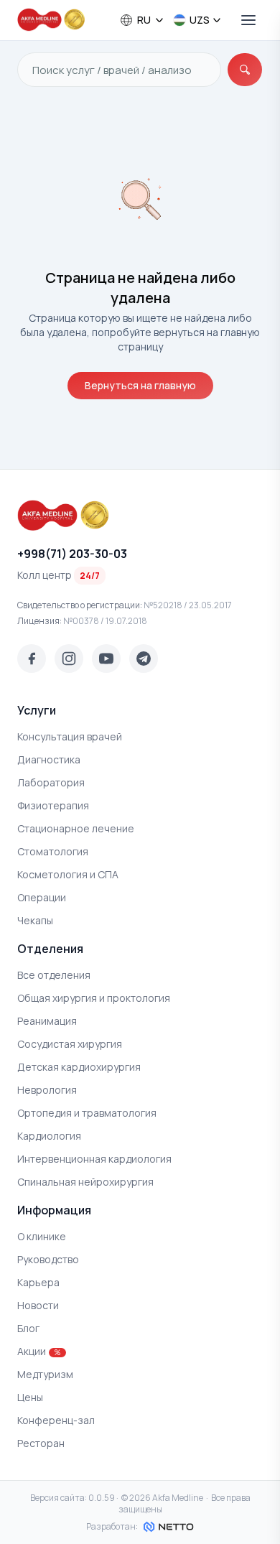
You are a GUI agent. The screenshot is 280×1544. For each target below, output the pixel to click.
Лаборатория (51, 782)
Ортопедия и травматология (87, 1113)
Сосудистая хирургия (69, 1044)
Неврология (47, 1090)
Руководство (48, 1259)
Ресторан (41, 1443)
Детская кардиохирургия (79, 1067)
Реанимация (47, 1021)
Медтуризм (45, 1374)
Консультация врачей (69, 736)
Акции (38, 1351)
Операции (41, 897)
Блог (28, 1328)
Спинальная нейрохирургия (85, 1182)
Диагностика (48, 759)
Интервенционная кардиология (94, 1159)
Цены (30, 1397)
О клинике (41, 1236)
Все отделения (53, 975)
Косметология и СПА (67, 874)
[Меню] (248, 20)
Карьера (38, 1282)
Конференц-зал (56, 1420)
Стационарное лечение (75, 828)
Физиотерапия (53, 805)
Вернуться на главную (140, 385)
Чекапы (35, 920)
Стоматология (52, 851)
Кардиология (49, 1136)
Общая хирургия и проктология (93, 998)
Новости (38, 1305)
